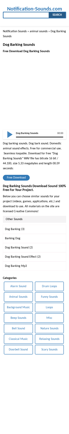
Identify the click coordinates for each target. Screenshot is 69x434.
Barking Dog (12, 238)
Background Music (18, 307)
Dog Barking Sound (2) (19, 247)
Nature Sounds (49, 328)
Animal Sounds (18, 296)
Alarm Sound (18, 286)
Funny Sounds (49, 296)
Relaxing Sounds (49, 339)
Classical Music (18, 339)
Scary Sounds (49, 349)
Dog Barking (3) (15, 229)
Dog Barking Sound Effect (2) (23, 256)
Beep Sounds (18, 318)
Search (57, 15)
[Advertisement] (34, 88)
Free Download (16, 177)
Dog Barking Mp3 (16, 266)
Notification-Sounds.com (34, 9)
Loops (49, 307)
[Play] (10, 134)
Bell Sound (18, 328)
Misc (49, 318)
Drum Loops (49, 286)
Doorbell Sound (18, 349)
